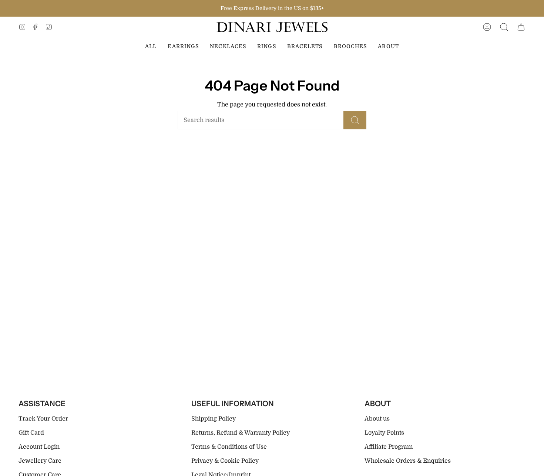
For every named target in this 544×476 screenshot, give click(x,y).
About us (377, 418)
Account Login (39, 446)
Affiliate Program (389, 446)
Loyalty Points (384, 432)
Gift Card (31, 432)
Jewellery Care (40, 461)
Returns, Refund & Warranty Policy (240, 432)
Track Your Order (43, 418)
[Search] (354, 120)
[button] (504, 27)
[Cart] (521, 27)
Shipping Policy (213, 418)
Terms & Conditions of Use (229, 446)
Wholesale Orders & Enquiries (408, 461)
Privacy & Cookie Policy (225, 461)
